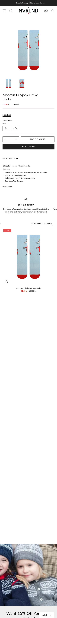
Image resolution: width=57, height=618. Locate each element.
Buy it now (28, 146)
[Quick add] (6, 282)
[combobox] (46, 615)
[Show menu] (4, 10)
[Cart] (52, 10)
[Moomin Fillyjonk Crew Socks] (28, 256)
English (44, 615)
